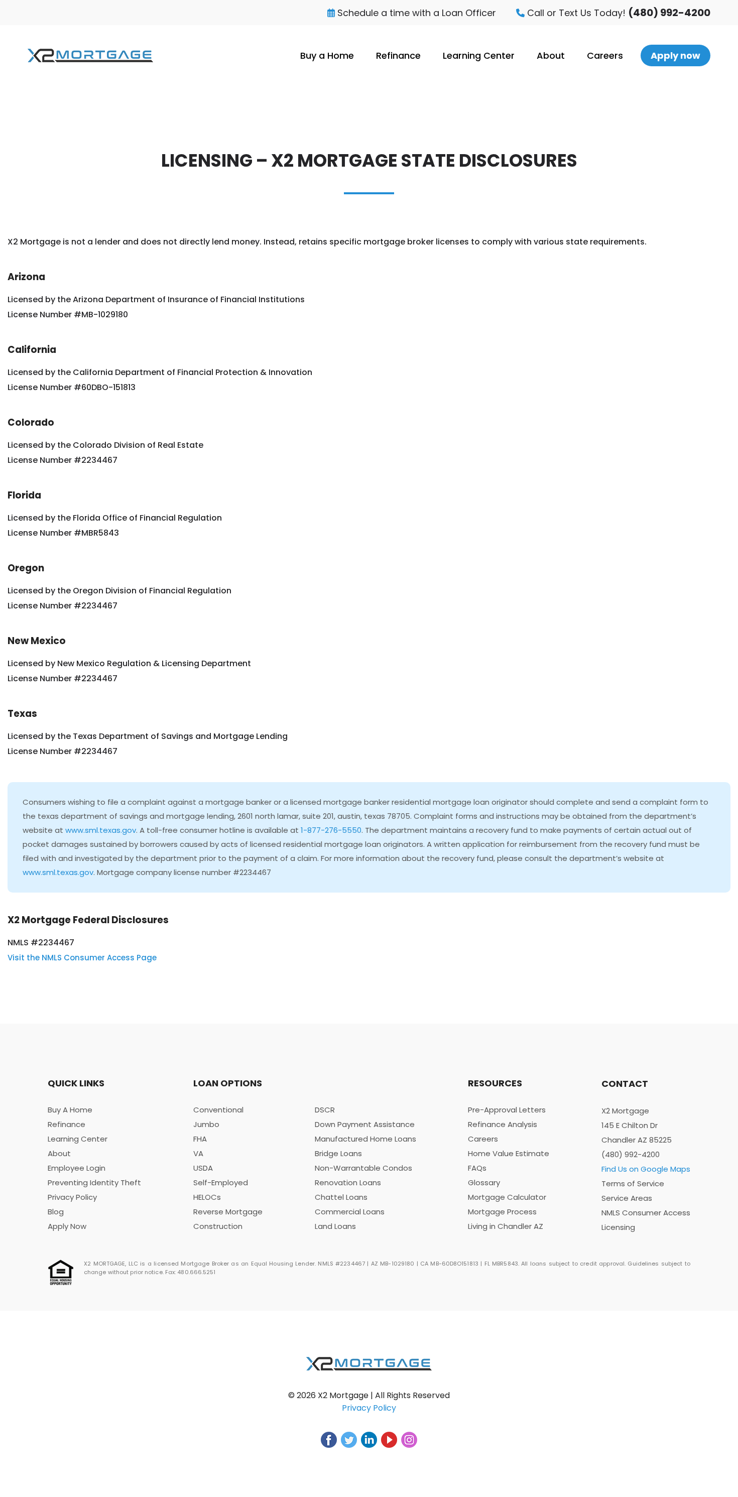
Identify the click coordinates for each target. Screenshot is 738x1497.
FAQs (477, 1168)
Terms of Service (632, 1183)
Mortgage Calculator (507, 1197)
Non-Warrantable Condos (363, 1168)
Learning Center (479, 55)
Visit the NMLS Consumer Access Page (82, 957)
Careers (605, 55)
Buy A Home (70, 1109)
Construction (217, 1226)
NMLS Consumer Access (645, 1212)
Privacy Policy (72, 1197)
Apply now (675, 55)
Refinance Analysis (502, 1124)
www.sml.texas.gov (100, 830)
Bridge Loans (338, 1153)
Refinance (398, 55)
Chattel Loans (341, 1197)
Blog (56, 1211)
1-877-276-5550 (331, 830)
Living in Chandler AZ (505, 1226)
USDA (203, 1168)
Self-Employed (220, 1182)
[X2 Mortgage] (90, 55)
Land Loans (335, 1226)
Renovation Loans (348, 1182)
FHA (200, 1139)
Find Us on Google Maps (645, 1169)
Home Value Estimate (508, 1153)
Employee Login (76, 1168)
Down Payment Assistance (365, 1124)
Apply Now (67, 1226)
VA (198, 1153)
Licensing (618, 1227)
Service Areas (626, 1198)
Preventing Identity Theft (94, 1182)
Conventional (218, 1109)
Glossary (484, 1182)
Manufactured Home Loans (365, 1139)
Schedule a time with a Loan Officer (415, 13)
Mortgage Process (502, 1211)
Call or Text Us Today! (617, 13)
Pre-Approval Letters (507, 1109)
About (551, 55)
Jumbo (206, 1124)
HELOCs (207, 1197)
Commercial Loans (350, 1211)
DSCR (325, 1109)
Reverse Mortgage (228, 1211)
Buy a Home (327, 55)
